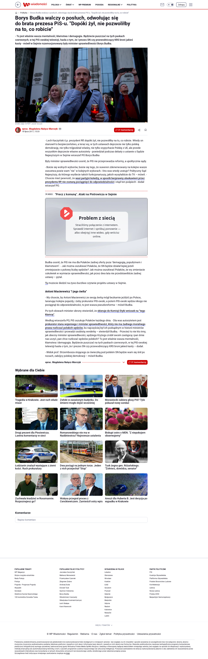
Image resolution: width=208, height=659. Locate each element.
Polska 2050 (154, 594)
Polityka (131, 5)
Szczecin (108, 588)
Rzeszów (108, 613)
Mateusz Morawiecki (67, 575)
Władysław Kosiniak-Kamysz (71, 600)
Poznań (108, 591)
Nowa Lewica (155, 591)
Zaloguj (181, 5)
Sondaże (18, 591)
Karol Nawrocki (65, 607)
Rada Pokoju (19, 578)
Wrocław (108, 578)
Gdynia (107, 603)
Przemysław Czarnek (68, 578)
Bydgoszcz (109, 597)
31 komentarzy (125, 130)
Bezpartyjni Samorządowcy (160, 597)
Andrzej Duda (65, 585)
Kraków (107, 582)
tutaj (67, 653)
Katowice (108, 610)
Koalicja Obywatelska (158, 575)
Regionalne (114, 5)
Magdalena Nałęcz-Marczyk (43, 128)
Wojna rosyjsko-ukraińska (24, 575)
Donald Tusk (64, 588)
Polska (55, 5)
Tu (46, 282)
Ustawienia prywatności (148, 634)
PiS (151, 572)
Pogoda (99, 5)
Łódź (106, 585)
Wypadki (18, 588)
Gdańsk (107, 594)
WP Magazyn (20, 572)
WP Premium (85, 5)
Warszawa (109, 575)
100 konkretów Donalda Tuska (26, 597)
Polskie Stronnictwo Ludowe (160, 582)
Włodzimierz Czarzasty (68, 597)
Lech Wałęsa (64, 603)
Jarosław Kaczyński (67, 572)
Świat (69, 5)
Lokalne (108, 572)
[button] (170, 4)
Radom (107, 607)
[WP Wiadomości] (37, 4)
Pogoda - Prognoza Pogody (25, 585)
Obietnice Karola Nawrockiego (26, 594)
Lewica (152, 588)
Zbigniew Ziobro (66, 582)
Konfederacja (155, 585)
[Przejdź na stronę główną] (18, 6)
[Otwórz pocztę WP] (162, 4)
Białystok (108, 600)
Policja (17, 582)
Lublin (107, 616)
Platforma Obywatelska (159, 578)
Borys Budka (64, 594)
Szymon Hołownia (67, 591)
